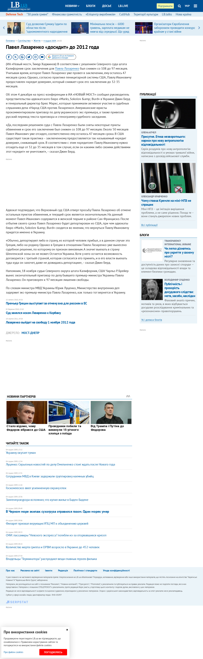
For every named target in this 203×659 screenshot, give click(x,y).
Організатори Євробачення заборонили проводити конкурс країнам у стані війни (174, 27)
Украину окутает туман (21, 453)
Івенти (48, 570)
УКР (187, 6)
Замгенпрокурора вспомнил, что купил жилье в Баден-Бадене (47, 500)
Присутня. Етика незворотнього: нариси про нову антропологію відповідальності (163, 140)
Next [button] (199, 28)
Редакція (63, 570)
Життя (37, 40)
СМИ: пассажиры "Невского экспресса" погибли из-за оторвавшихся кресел (56, 535)
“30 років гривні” (37, 14)
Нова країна (183, 14)
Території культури (146, 14)
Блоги (90, 6)
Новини (71, 6)
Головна (10, 40)
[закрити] (67, 630)
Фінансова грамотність (67, 14)
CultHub (124, 14)
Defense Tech (14, 14)
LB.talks (167, 14)
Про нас (10, 570)
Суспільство (24, 40)
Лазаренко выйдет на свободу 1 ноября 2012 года (40, 322)
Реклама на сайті (29, 570)
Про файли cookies (13, 652)
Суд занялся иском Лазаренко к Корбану (33, 313)
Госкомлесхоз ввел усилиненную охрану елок (36, 488)
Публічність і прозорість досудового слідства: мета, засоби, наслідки (179, 290)
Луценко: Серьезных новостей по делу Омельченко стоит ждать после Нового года (60, 464)
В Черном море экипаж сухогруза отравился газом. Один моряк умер (57, 511)
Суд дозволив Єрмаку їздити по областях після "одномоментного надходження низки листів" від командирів (46, 29)
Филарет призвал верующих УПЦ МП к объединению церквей (47, 523)
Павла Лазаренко (67, 68)
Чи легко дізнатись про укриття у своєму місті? (179, 252)
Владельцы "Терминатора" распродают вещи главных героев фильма (51, 559)
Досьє (106, 6)
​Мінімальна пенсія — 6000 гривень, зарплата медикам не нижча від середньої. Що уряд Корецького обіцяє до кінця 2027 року (109, 31)
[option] (38, 28)
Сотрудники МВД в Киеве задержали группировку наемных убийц (50, 476)
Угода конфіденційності (116, 570)
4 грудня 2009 (49, 40)
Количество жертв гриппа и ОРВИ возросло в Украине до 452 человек (52, 547)
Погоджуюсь (53, 652)
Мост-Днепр (30, 333)
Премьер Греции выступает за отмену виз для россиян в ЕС (46, 303)
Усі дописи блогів (151, 320)
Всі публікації (149, 225)
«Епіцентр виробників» (100, 14)
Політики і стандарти (85, 570)
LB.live (123, 6)
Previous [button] (4, 28)
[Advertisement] (69, 183)
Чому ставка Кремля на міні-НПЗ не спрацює (166, 202)
